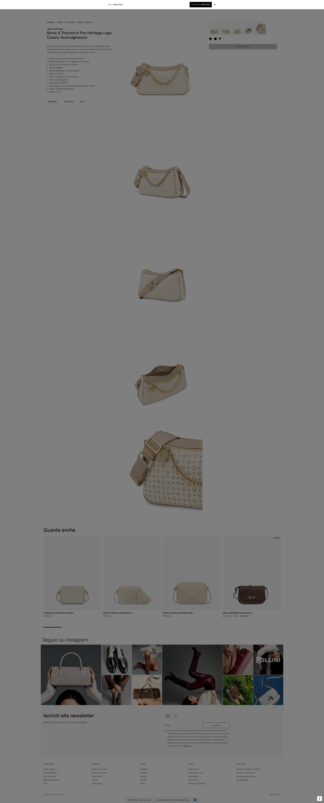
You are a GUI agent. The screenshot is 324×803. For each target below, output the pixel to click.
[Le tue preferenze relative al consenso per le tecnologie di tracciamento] (319, 798)
